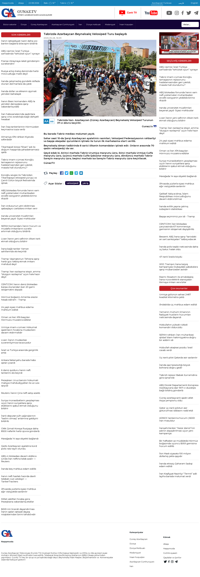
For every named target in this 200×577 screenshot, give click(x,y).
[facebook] (182, 12)
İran (80, 24)
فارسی (181, 3)
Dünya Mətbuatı (137, 548)
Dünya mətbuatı (93, 24)
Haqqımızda (169, 548)
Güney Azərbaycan (39, 24)
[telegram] (196, 12)
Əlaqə (21, 3)
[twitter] (189, 12)
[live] (128, 12)
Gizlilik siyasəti (170, 553)
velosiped (72, 183)
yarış (85, 183)
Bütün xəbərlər (9, 24)
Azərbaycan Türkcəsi (162, 3)
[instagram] (176, 12)
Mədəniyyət (110, 24)
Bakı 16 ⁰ (49, 3)
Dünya (24, 24)
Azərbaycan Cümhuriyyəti (63, 24)
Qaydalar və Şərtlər (172, 558)
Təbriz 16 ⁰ (67, 3)
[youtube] (151, 13)
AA (46, 121)
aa (52, 121)
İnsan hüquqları (126, 24)
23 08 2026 (34, 3)
